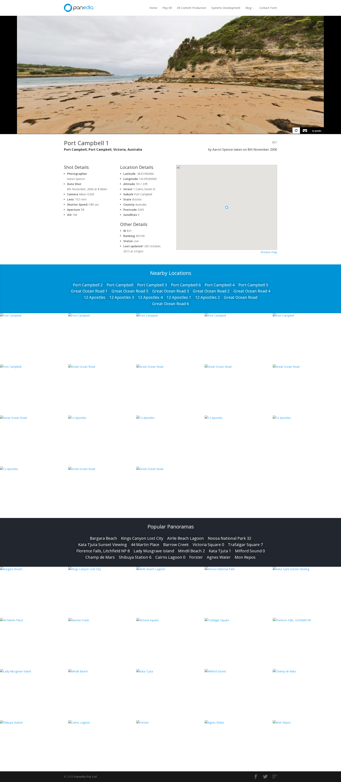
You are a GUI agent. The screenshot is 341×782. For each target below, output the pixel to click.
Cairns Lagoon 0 (170, 557)
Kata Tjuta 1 (220, 551)
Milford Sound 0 (250, 551)
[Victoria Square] (170, 620)
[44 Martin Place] (34, 620)
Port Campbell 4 (219, 285)
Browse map (269, 252)
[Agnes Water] (239, 722)
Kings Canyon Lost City (142, 538)
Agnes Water (219, 557)
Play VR (167, 8)
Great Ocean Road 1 (89, 291)
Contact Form (268, 8)
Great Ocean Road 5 (129, 291)
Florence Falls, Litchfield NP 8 (103, 551)
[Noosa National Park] (239, 569)
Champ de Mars (100, 557)
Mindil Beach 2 (191, 551)
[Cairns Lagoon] (102, 722)
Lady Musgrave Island (154, 551)
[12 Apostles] (102, 418)
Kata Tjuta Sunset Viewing (102, 544)
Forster (196, 557)
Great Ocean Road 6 (170, 303)
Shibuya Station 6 (135, 557)
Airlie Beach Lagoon (185, 538)
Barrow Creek (176, 544)
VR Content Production (191, 8)
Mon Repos (245, 557)
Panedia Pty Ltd (85, 776)
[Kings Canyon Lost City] (102, 569)
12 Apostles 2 (207, 297)
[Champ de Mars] (307, 671)
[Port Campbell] (34, 315)
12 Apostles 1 (179, 297)
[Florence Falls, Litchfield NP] (307, 620)
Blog (248, 8)
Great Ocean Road (240, 297)
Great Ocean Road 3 (170, 291)
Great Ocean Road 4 (251, 291)
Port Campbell (120, 285)
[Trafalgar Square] (239, 620)
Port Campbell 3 (152, 285)
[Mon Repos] (307, 722)
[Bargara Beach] (34, 569)
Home (153, 8)
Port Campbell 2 (88, 285)
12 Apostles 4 (150, 297)
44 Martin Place (145, 544)
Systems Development (225, 8)
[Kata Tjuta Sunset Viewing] (307, 569)
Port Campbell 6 (186, 285)
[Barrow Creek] (102, 620)
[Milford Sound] (239, 671)
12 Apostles (94, 297)
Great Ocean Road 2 (211, 291)
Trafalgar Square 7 (245, 544)
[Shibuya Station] (34, 722)
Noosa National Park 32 (229, 538)
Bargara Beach (103, 538)
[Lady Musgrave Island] (34, 671)
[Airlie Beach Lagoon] (170, 569)
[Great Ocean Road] (102, 366)
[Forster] (170, 722)
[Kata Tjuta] (170, 671)
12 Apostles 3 (121, 297)
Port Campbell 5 (253, 285)
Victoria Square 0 (208, 544)
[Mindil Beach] (102, 671)
